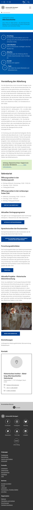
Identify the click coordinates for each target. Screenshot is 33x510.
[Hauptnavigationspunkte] (30, 7)
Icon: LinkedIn (25, 431)
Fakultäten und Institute (8, 501)
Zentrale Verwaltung (7, 505)
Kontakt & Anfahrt (6, 484)
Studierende (4, 455)
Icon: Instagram (16, 421)
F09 (7, 2)
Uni (2, 2)
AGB (2, 476)
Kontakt (18, 407)
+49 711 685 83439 (11, 388)
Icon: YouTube (17, 431)
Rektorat (3, 499)
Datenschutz (4, 470)
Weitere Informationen (12, 385)
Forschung (7, 270)
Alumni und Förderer (7, 459)
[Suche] (28, 2)
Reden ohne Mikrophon (10, 333)
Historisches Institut (1, 12)
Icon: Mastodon (8, 431)
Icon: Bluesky (25, 421)
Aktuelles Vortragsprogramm (12, 222)
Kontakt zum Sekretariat (11, 205)
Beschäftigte (4, 457)
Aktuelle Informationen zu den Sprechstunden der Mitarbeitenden (16, 239)
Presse (3, 485)
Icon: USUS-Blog (16, 440)
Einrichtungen (5, 503)
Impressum (4, 468)
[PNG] (16, 316)
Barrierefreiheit (5, 472)
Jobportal (4, 488)
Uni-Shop (3, 492)
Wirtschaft (4, 461)
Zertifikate (4, 474)
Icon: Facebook (7, 421)
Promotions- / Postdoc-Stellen (9, 490)
